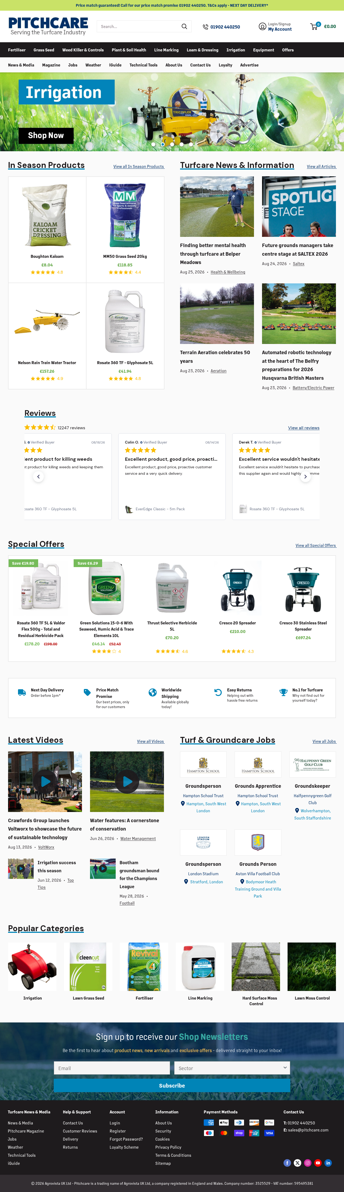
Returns (70, 1146)
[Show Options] (285, 1067)
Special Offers (36, 544)
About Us (174, 64)
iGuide (115, 64)
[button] (38, 476)
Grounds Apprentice (258, 785)
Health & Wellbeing (228, 271)
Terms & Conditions (173, 1155)
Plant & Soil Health (129, 49)
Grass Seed (44, 49)
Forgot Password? (126, 1138)
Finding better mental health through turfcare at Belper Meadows (213, 253)
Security (163, 1130)
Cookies (162, 1138)
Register (118, 1130)
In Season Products (46, 165)
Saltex (298, 263)
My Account (280, 29)
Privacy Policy (168, 1146)
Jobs (72, 64)
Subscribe (172, 1085)
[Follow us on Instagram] (307, 1163)
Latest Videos (35, 740)
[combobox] (137, 26)
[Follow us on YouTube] (318, 1163)
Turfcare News (237, 165)
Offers (288, 49)
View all (138, 166)
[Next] (340, 608)
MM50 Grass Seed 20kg (125, 256)
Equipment (263, 49)
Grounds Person (258, 863)
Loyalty (225, 64)
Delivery (70, 1138)
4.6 (185, 651)
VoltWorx (46, 846)
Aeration (219, 370)
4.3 (251, 651)
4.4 (138, 272)
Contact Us (200, 64)
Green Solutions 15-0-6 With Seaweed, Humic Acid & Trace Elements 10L (106, 629)
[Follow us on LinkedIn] (328, 1163)
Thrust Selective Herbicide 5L (172, 625)
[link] (58, 509)
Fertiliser (17, 49)
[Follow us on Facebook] (287, 1163)
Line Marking (166, 49)
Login (115, 1122)
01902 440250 (225, 27)
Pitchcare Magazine (26, 1130)
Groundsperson (203, 785)
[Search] (184, 26)
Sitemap (163, 1163)
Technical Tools (143, 64)
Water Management (138, 838)
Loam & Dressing (202, 49)
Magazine (51, 64)
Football (127, 902)
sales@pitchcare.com (308, 1129)
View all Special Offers (316, 545)
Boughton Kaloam (47, 256)
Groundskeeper (312, 785)
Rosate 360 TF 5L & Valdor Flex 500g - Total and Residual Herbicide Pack (41, 629)
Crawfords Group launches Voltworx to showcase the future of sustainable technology (45, 828)
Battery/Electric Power (313, 387)
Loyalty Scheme (124, 1146)
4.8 (60, 272)
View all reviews (304, 428)
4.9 (60, 378)
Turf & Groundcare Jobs (227, 740)
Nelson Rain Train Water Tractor (47, 362)
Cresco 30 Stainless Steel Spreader (303, 625)
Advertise (249, 64)
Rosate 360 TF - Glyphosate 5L (125, 362)
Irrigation (236, 49)
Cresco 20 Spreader (237, 622)
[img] (33, 272)
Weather (93, 64)
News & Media (21, 64)
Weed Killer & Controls (83, 49)
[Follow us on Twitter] (297, 1163)
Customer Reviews (80, 1130)
